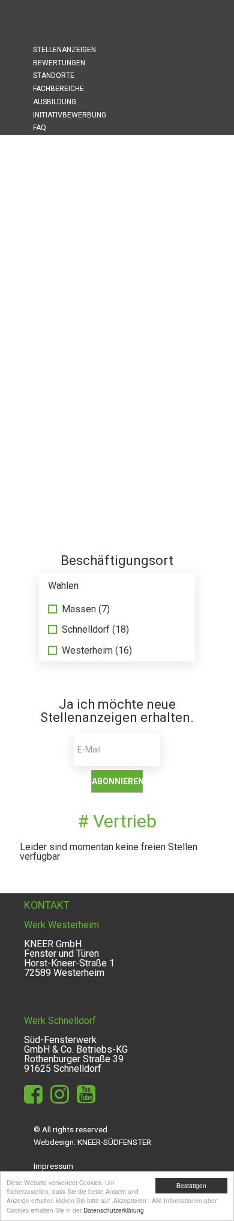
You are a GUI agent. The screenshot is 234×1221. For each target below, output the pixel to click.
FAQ (39, 127)
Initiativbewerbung (69, 115)
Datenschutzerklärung (113, 1209)
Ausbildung (54, 102)
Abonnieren (117, 781)
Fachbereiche (58, 88)
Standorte (53, 75)
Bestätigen (191, 1185)
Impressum (53, 1166)
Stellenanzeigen (64, 50)
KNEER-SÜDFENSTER (114, 1142)
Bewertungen (59, 63)
